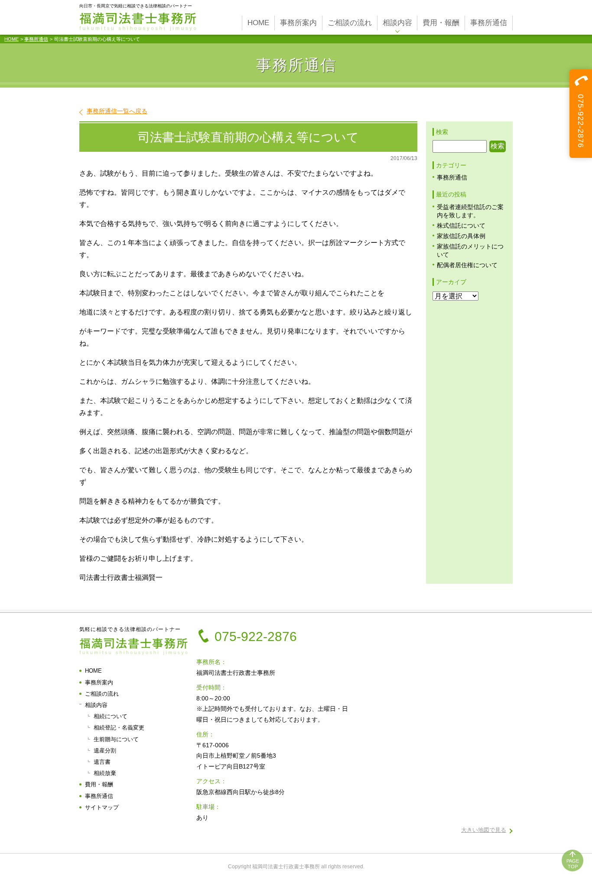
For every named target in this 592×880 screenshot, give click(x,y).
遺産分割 (105, 750)
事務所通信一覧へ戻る (117, 111)
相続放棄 (105, 773)
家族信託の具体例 (461, 236)
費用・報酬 (99, 784)
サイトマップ (102, 807)
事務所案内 (99, 682)
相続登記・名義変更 (119, 727)
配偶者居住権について (467, 265)
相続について (110, 716)
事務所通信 (36, 39)
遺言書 (102, 762)
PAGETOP (572, 863)
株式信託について (461, 225)
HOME (11, 39)
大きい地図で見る (483, 830)
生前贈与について (116, 739)
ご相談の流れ (102, 693)
